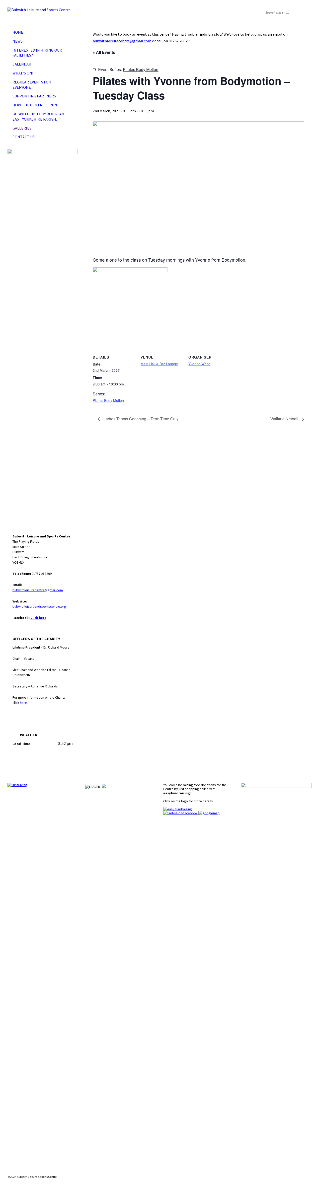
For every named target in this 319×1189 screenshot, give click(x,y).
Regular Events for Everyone (31, 84)
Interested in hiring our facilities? (37, 53)
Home (17, 32)
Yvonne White (199, 363)
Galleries (21, 128)
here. (24, 702)
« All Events (104, 52)
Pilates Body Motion (108, 400)
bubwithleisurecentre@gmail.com (122, 40)
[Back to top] (307, 1168)
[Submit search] (307, 12)
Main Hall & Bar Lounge (159, 363)
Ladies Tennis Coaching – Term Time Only (140, 419)
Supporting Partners (34, 95)
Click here (38, 617)
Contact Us (23, 136)
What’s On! (22, 73)
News (17, 41)
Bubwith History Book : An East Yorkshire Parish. (38, 116)
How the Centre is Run (34, 104)
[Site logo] (39, 9)
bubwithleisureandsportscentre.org (39, 606)
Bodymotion (233, 259)
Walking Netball (284, 419)
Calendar (21, 64)
